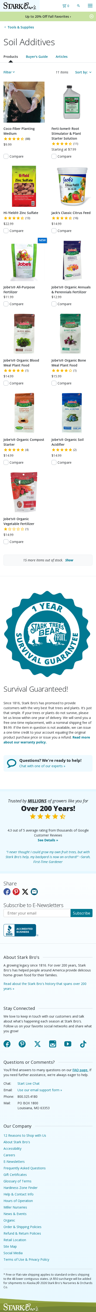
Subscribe (81, 913)
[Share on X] (25, 891)
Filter (7, 72)
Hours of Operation (18, 1200)
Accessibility (12, 1148)
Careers (9, 1155)
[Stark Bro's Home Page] (20, 6)
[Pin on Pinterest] (16, 891)
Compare (17, 156)
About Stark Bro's (16, 1142)
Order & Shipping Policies (22, 1227)
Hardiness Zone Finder (20, 1187)
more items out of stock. (48, 560)
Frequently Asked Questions (24, 1168)
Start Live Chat (28, 1083)
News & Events (15, 1214)
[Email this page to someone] (34, 891)
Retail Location (14, 1240)
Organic (9, 1220)
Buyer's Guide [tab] (37, 56)
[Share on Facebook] (6, 891)
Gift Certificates (15, 1174)
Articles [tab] (62, 56)
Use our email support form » (39, 1090)
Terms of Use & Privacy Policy (26, 1259)
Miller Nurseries (15, 1207)
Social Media (13, 1253)
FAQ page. (80, 1070)
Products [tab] (10, 56)
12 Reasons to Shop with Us (24, 1135)
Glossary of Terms (17, 1181)
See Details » (48, 840)
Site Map (10, 1246)
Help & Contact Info (18, 1194)
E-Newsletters (14, 1161)
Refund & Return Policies (22, 1233)
